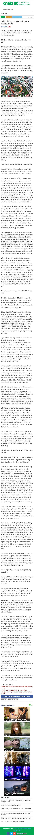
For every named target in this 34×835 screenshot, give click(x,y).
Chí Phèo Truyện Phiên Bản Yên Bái (10, 805)
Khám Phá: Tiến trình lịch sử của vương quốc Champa (15, 818)
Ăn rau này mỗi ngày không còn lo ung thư (12, 821)
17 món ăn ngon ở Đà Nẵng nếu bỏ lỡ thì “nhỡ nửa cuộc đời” (16, 809)
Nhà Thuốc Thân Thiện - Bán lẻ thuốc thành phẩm (17, 696)
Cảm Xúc (18, 830)
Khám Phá (8, 17)
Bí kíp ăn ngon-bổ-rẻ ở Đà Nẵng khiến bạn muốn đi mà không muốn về (15, 801)
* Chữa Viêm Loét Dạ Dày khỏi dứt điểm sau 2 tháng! (14, 690)
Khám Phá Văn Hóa (17, 17)
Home (2, 17)
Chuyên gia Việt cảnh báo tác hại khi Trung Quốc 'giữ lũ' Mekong (16, 814)
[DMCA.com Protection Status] (21, 833)
